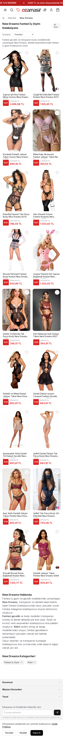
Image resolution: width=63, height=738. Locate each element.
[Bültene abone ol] (57, 712)
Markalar (12, 18)
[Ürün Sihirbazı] (45, 10)
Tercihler (9, 733)
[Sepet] (58, 10)
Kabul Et (37, 733)
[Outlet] (18, 10)
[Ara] (12, 10)
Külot (32, 662)
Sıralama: (6, 34)
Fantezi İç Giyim (13, 662)
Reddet (23, 733)
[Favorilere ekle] (26, 53)
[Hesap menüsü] (51, 10)
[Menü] (5, 10)
